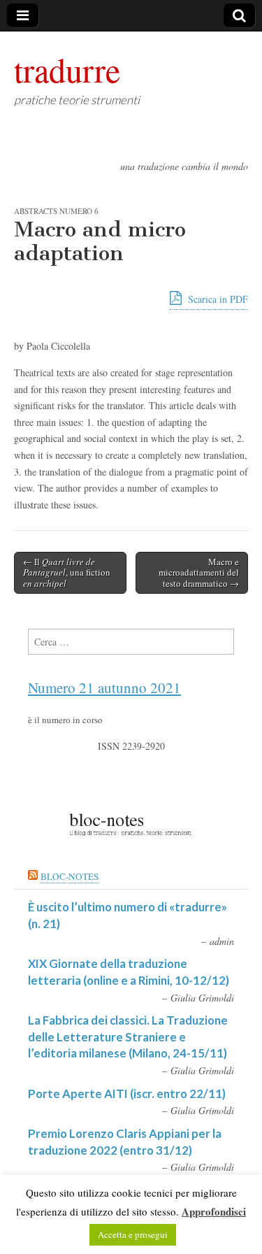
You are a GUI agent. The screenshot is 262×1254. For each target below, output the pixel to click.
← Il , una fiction (66, 572)
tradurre (67, 69)
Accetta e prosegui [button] (133, 1234)
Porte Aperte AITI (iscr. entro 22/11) (127, 1093)
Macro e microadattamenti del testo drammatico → (199, 572)
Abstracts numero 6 (56, 211)
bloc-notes (70, 876)
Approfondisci (214, 1211)
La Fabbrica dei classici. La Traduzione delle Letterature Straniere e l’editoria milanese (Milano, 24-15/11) (128, 1036)
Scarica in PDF (216, 299)
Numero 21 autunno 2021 (104, 687)
